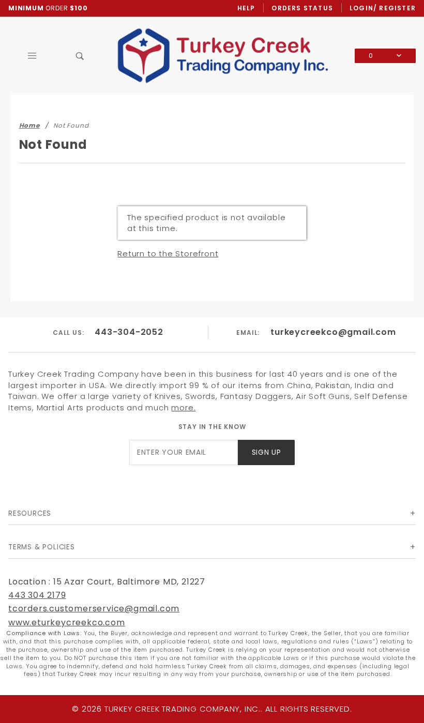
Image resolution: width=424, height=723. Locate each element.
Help (246, 8)
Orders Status (302, 8)
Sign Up (266, 452)
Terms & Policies (41, 547)
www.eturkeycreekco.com (66, 622)
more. (183, 407)
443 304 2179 (37, 595)
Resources (29, 513)
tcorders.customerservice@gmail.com (93, 608)
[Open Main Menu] (32, 56)
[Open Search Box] (80, 56)
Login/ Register (383, 8)
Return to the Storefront (167, 253)
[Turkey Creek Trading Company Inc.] (229, 55)
